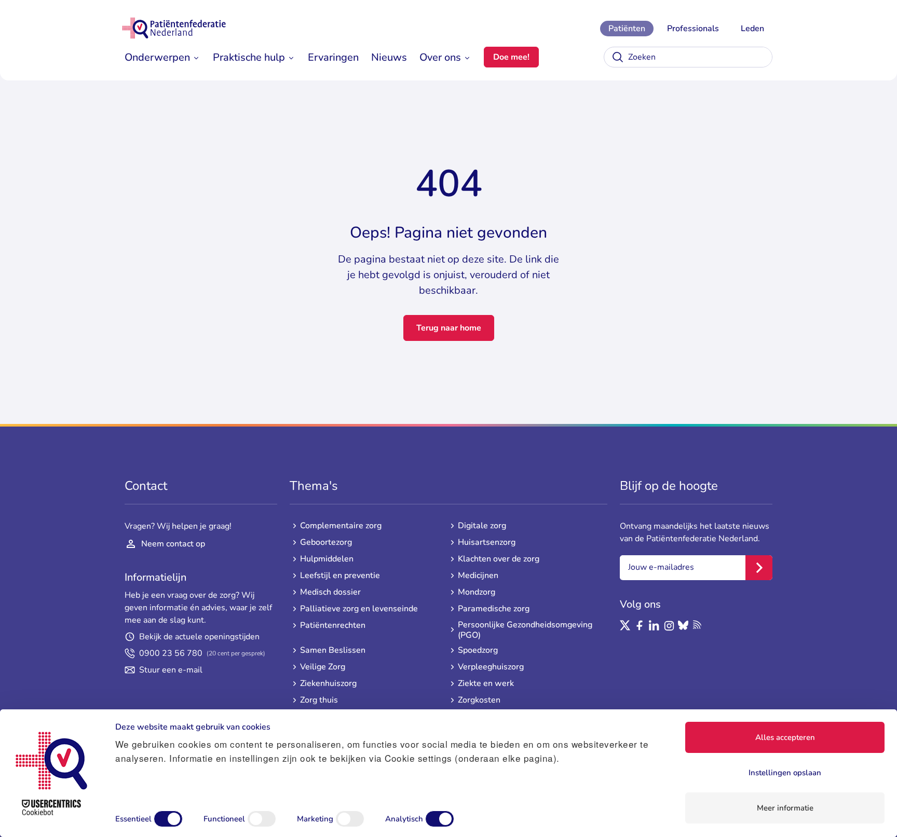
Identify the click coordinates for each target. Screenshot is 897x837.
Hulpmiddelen (327, 559)
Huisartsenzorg (486, 542)
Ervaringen (333, 57)
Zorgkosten (479, 700)
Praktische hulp (249, 57)
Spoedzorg (478, 650)
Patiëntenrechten (332, 625)
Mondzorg (476, 592)
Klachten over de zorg (498, 559)
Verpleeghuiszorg (491, 667)
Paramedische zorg (493, 608)
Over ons (440, 57)
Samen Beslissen (332, 650)
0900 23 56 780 (202, 653)
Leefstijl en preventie (340, 575)
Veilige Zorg (322, 667)
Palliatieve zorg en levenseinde (359, 608)
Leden (752, 28)
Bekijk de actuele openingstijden (199, 637)
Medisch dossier (330, 592)
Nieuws (389, 57)
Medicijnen (478, 575)
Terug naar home (448, 328)
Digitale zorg (482, 525)
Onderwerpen (157, 57)
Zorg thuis (319, 700)
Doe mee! (511, 57)
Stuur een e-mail (170, 670)
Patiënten (626, 28)
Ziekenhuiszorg (328, 683)
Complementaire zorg (341, 525)
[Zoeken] (617, 57)
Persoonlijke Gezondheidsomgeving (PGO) (525, 630)
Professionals (693, 28)
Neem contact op (173, 544)
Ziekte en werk (486, 683)
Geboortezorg (326, 542)
